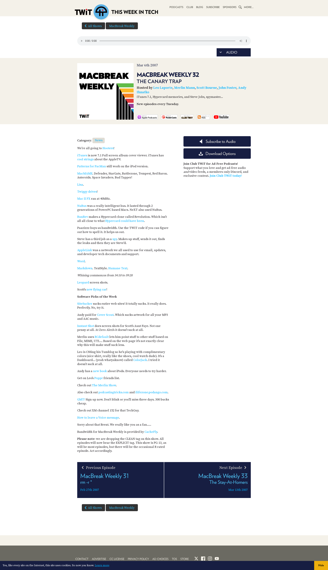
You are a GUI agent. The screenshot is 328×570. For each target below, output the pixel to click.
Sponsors (229, 7)
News (98, 140)
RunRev (82, 217)
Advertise (99, 559)
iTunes (82, 155)
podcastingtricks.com (113, 392)
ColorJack (140, 360)
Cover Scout (105, 315)
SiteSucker (84, 304)
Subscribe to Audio (221, 141)
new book (100, 371)
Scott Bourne (206, 88)
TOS (174, 559)
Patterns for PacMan (91, 166)
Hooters (108, 148)
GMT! (81, 399)
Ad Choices (160, 559)
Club (189, 7)
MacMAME (84, 174)
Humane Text (117, 268)
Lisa (80, 185)
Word (81, 261)
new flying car (96, 290)
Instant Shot (85, 326)
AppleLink (84, 250)
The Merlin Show (104, 385)
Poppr (98, 378)
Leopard (83, 282)
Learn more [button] (102, 565)
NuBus (81, 206)
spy (114, 239)
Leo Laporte (163, 88)
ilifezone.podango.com (151, 392)
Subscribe (213, 7)
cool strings (85, 159)
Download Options (221, 153)
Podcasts (176, 7)
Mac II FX (83, 199)
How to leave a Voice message (98, 418)
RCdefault (102, 337)
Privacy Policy (138, 559)
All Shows (95, 26)
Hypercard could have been (124, 221)
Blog (199, 7)
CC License (117, 559)
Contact (81, 559)
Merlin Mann (184, 88)
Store (184, 559)
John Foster (227, 88)
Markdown (84, 268)
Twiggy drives (87, 192)
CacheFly (151, 432)
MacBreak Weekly (121, 26)
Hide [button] (321, 565)
